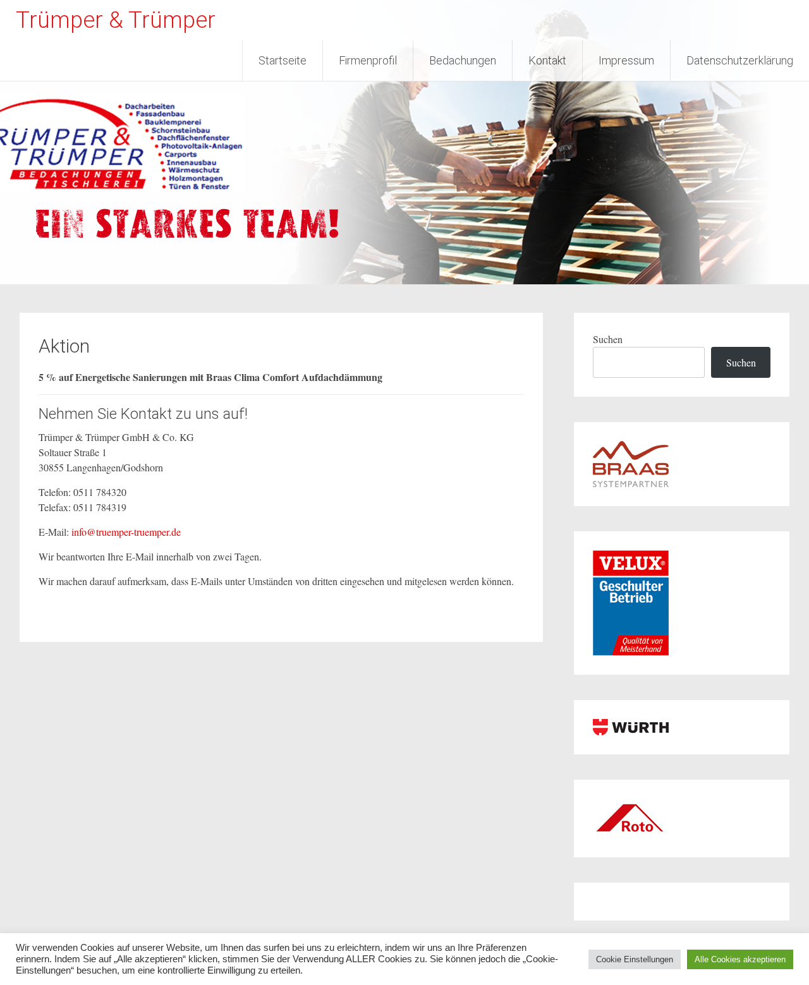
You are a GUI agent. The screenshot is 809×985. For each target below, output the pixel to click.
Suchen (608, 339)
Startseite (283, 60)
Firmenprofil (368, 60)
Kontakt (547, 60)
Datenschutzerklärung (739, 60)
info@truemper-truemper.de (126, 531)
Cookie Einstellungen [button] (634, 959)
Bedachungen (462, 60)
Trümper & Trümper (116, 20)
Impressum (626, 60)
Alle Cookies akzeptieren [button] (740, 959)
